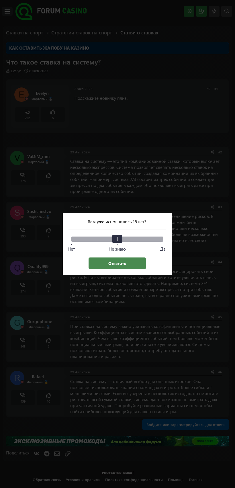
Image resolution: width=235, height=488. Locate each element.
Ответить (117, 263)
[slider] (117, 239)
